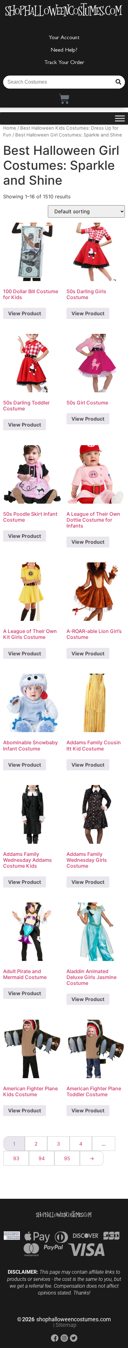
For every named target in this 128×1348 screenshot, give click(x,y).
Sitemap (66, 1325)
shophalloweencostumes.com (73, 1319)
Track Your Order (64, 63)
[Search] (118, 82)
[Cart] (64, 98)
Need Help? (64, 50)
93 (16, 1158)
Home (9, 128)
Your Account (64, 38)
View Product (24, 313)
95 (67, 1158)
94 (42, 1158)
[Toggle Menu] (120, 118)
